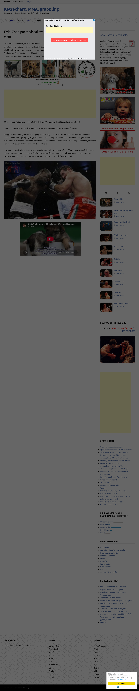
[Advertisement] (69, 30)
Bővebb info (121, 679)
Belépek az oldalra (60, 40)
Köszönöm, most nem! (78, 40)
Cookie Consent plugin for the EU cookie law (122, 687)
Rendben (121, 683)
